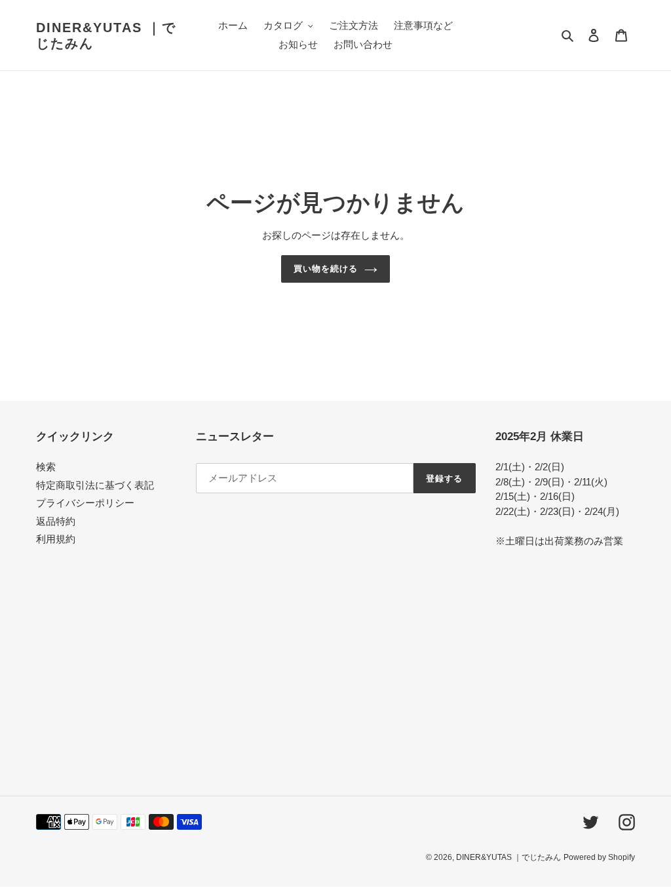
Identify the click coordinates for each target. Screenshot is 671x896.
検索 (46, 466)
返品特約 (55, 521)
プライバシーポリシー (85, 502)
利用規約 (55, 538)
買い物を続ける (326, 269)
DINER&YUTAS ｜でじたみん (106, 35)
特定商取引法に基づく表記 (95, 485)
